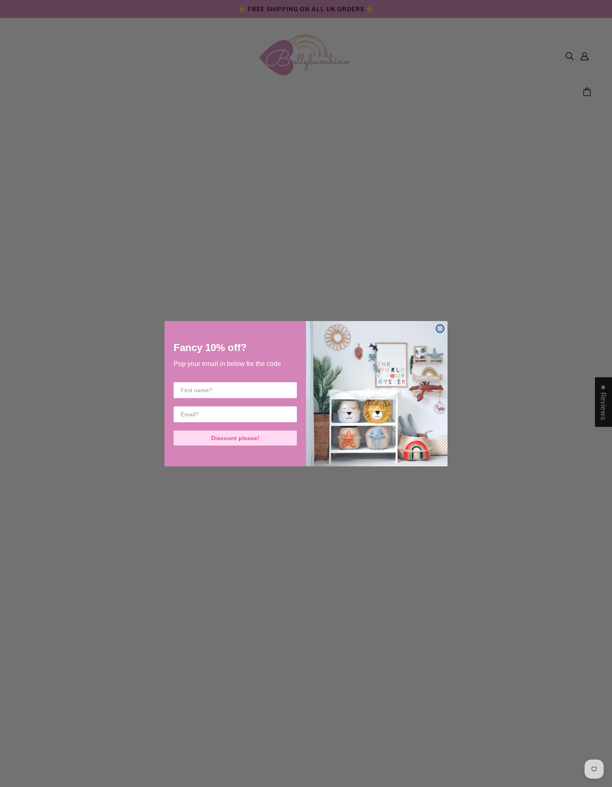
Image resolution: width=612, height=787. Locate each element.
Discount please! (235, 438)
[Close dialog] (440, 328)
